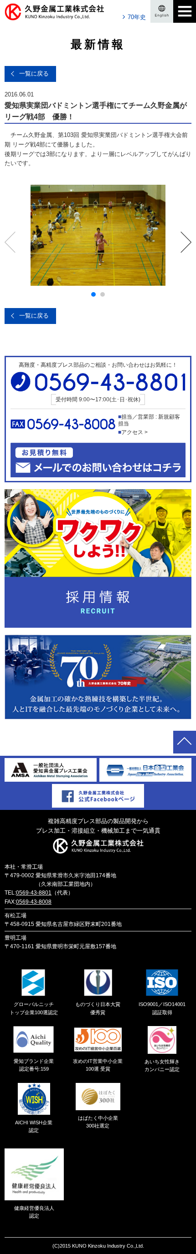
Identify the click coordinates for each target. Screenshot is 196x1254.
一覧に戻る (34, 74)
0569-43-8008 (34, 902)
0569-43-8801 (34, 893)
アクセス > (134, 432)
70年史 (137, 17)
